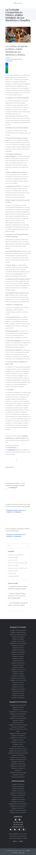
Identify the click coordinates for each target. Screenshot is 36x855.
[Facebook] (18, 64)
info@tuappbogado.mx (18, 826)
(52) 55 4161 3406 (18, 824)
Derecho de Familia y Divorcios (14, 59)
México (15, 841)
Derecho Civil (12, 560)
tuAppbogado (9, 60)
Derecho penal (12, 565)
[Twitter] (18, 66)
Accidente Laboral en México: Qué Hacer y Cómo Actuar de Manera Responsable (17, 596)
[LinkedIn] (18, 72)
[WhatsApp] (18, 69)
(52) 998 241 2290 (18, 822)
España (21, 841)
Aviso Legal (21, 852)
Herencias (11, 573)
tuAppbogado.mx (12, 450)
